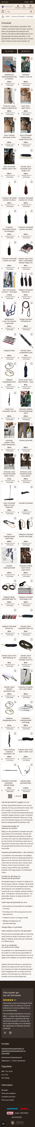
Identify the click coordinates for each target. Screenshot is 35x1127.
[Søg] (31, 12)
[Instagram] (10, 1033)
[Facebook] (5, 1033)
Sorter (27, 51)
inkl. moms (4, 2)
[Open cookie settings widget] (3, 1124)
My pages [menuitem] (4, 1090)
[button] (3, 11)
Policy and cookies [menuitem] (7, 1100)
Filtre (10, 51)
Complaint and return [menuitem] (8, 1096)
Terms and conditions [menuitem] (8, 1093)
